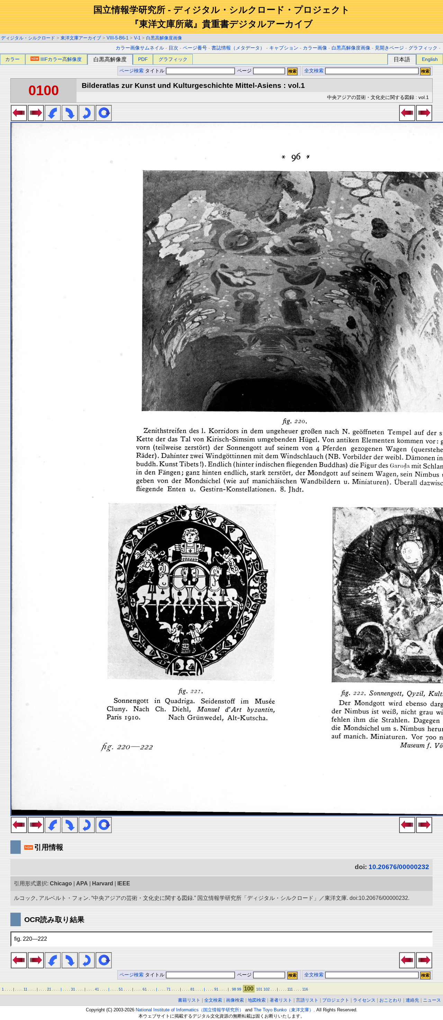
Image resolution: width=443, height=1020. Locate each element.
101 (259, 989)
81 (192, 989)
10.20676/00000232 (399, 866)
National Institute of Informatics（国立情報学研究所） (190, 1009)
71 (168, 989)
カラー (12, 59)
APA (82, 883)
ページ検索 (131, 70)
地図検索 (257, 1000)
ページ (244, 70)
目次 (173, 48)
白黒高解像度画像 (164, 37)
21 (49, 989)
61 (145, 989)
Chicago (61, 883)
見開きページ (389, 48)
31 (73, 989)
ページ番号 (195, 48)
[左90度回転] (53, 119)
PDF (143, 59)
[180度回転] (87, 119)
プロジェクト (335, 1000)
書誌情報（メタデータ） (238, 48)
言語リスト (307, 1000)
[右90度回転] (70, 119)
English (430, 59)
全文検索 (314, 70)
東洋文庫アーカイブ (81, 37)
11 (25, 989)
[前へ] (19, 119)
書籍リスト (189, 1000)
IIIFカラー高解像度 (61, 59)
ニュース (432, 1000)
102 (266, 989)
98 (234, 989)
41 (97, 989)
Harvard (102, 883)
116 (305, 989)
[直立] (104, 119)
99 (239, 989)
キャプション (283, 48)
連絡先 (412, 1000)
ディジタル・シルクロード (28, 37)
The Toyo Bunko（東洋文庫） (284, 1009)
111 (290, 989)
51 (121, 989)
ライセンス (364, 1000)
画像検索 (235, 1000)
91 (216, 989)
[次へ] (36, 119)
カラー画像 (315, 48)
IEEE (123, 883)
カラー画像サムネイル (140, 48)
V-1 (137, 37)
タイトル (155, 70)
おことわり (390, 1000)
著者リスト (281, 1000)
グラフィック (422, 48)
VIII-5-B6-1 (117, 37)
